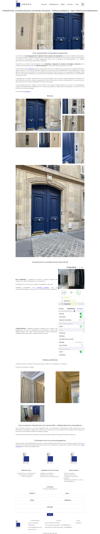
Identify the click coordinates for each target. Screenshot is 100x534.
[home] (19, 4)
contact (70, 4)
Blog (62, 4)
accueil (44, 4)
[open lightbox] (38, 115)
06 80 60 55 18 (32, 529)
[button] (18, 31)
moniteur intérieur (43, 287)
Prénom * (32, 493)
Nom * (67, 493)
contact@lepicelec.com (35, 527)
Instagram (78, 523)
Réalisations (53, 4)
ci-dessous (27, 91)
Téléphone (67, 500)
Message (50, 507)
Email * (32, 500)
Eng (76, 4)
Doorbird (31, 69)
